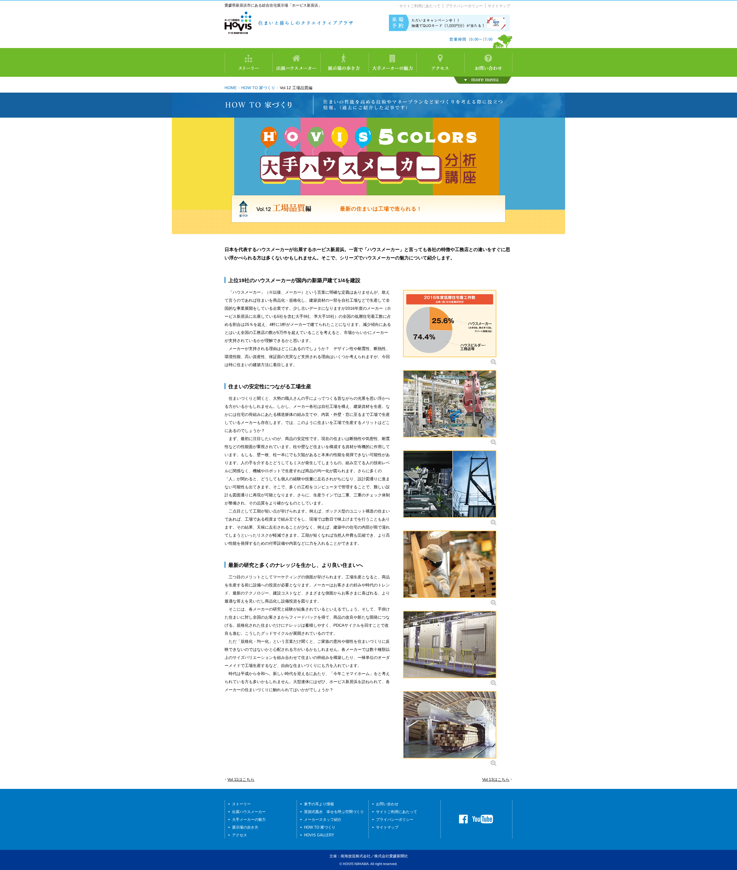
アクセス (239, 835)
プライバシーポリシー (464, 6)
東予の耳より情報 (319, 804)
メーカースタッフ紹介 (322, 819)
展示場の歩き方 (245, 827)
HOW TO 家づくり (258, 87)
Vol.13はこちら (496, 779)
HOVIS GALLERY (319, 835)
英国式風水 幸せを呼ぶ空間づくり (334, 812)
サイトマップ (499, 6)
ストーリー (241, 804)
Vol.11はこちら (240, 779)
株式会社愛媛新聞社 (391, 856)
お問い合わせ (387, 804)
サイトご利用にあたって (419, 6)
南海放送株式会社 (356, 856)
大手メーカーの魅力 (249, 819)
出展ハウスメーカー (249, 812)
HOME (231, 87)
